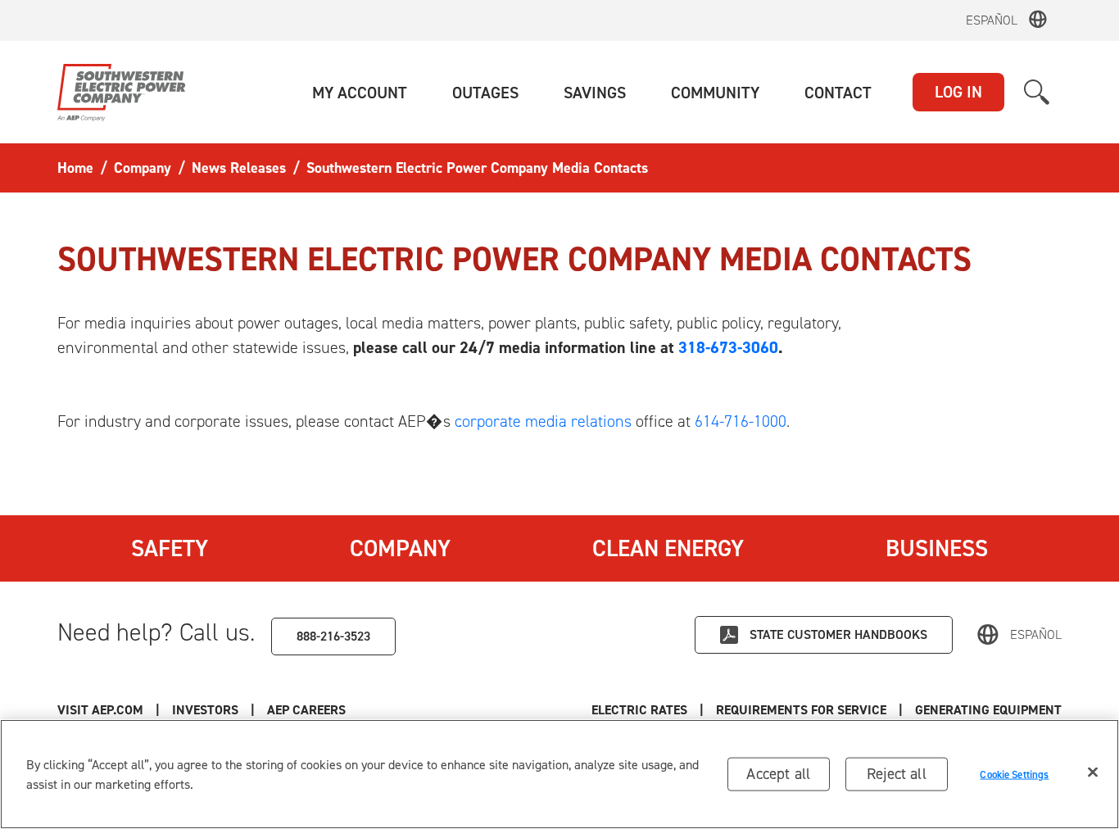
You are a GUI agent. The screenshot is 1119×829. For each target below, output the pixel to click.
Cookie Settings (1014, 774)
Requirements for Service (801, 709)
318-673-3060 (728, 347)
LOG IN (958, 91)
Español (991, 20)
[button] (359, 92)
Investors (205, 709)
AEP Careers (306, 709)
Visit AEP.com (100, 709)
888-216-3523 (333, 636)
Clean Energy (668, 548)
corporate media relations (543, 421)
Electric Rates (639, 709)
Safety (169, 548)
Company (400, 548)
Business (937, 548)
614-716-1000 (740, 421)
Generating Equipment (988, 709)
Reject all (896, 773)
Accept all (778, 773)
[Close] (1093, 772)
